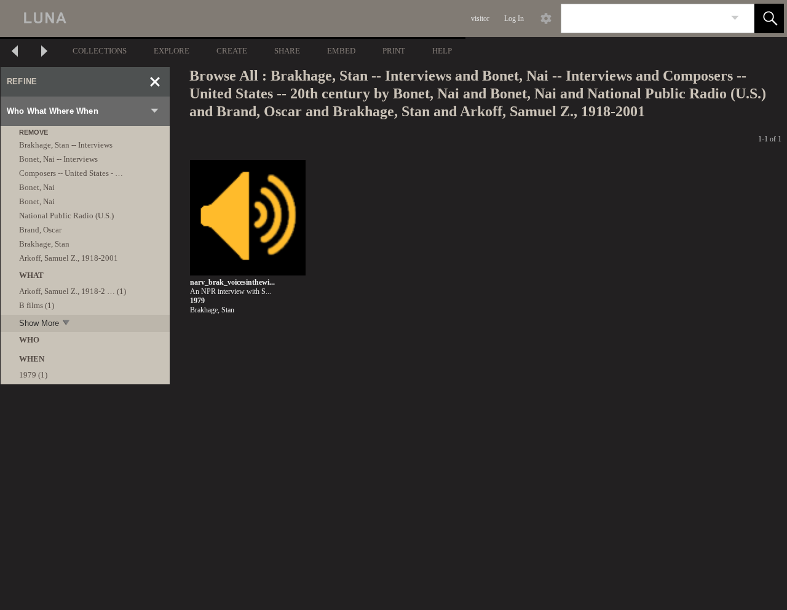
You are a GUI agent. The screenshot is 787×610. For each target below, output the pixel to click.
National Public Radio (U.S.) (66, 215)
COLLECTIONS (100, 50)
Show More (39, 323)
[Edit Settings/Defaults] (546, 18)
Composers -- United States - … (71, 173)
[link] (735, 18)
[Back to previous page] (15, 52)
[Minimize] (155, 82)
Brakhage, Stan (44, 243)
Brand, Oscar (40, 229)
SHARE (287, 50)
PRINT (393, 50)
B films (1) (36, 305)
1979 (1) (33, 374)
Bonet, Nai (37, 187)
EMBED (341, 50)
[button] (769, 18)
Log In (514, 18)
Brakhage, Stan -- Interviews (66, 144)
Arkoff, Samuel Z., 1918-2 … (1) (72, 291)
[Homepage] (232, 18)
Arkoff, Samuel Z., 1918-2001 (68, 258)
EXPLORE (171, 50)
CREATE (231, 50)
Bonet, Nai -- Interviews (58, 159)
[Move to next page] (44, 52)
